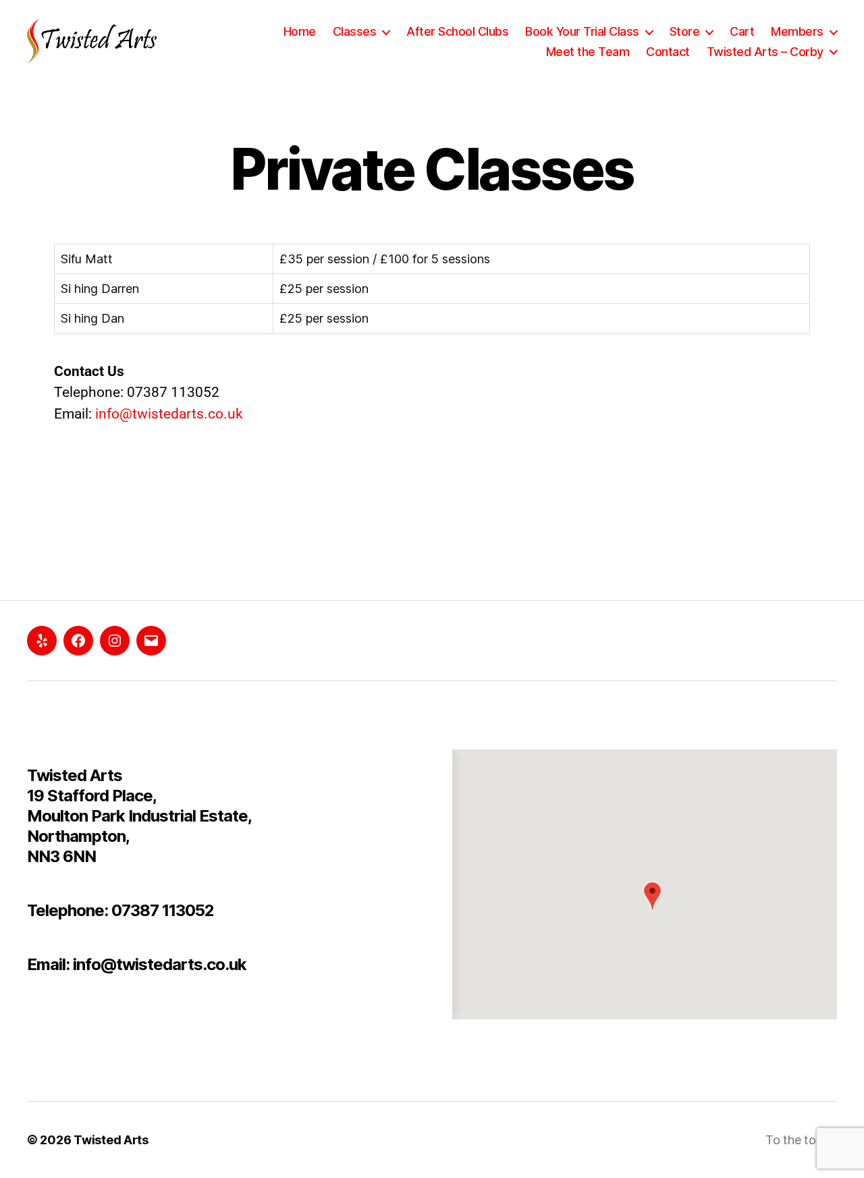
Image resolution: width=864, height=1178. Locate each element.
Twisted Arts (111, 1140)
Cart (742, 31)
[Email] (151, 640)
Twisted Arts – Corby (765, 52)
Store (685, 31)
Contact (668, 52)
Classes (355, 31)
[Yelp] (42, 640)
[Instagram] (115, 640)
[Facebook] (78, 640)
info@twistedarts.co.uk (169, 414)
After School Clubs (457, 31)
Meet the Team (588, 52)
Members (797, 31)
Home (300, 31)
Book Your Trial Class (582, 31)
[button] (652, 896)
